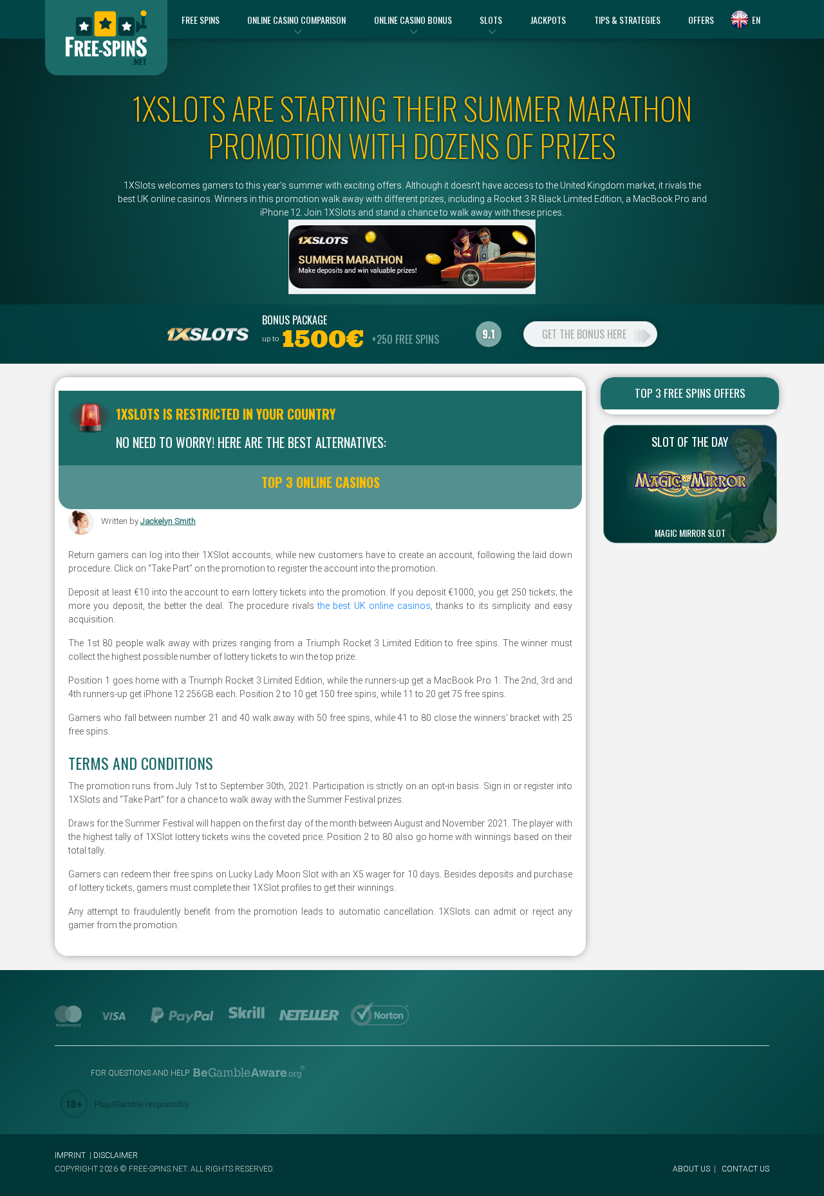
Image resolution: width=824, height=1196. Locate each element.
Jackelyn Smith (168, 521)
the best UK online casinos (372, 606)
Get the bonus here (584, 334)
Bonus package (294, 320)
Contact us (745, 1168)
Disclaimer (115, 1155)
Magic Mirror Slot (690, 532)
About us (691, 1168)
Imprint (70, 1155)
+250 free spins (405, 339)
